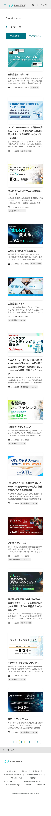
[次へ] (38, 742)
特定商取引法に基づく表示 (14, 774)
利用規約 (34, 778)
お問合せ (30, 785)
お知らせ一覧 (12, 771)
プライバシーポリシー (19, 778)
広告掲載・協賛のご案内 (36, 774)
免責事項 (37, 771)
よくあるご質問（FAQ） (14, 785)
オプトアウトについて (11, 781)
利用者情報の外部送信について (34, 781)
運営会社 (25, 771)
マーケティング (8, 750)
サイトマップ (41, 785)
